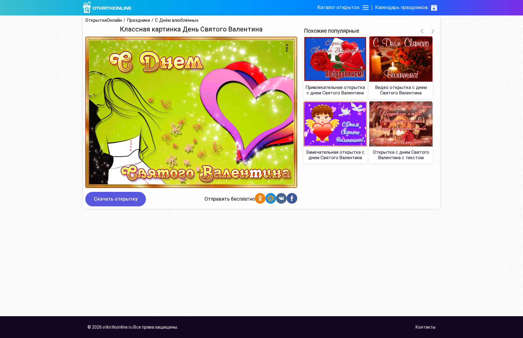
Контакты (426, 327)
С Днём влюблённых (176, 20)
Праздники (138, 20)
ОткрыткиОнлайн (103, 20)
